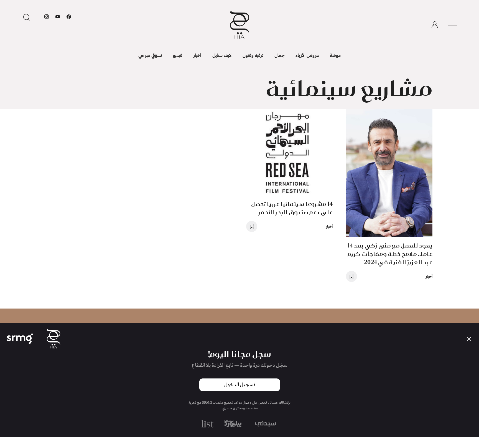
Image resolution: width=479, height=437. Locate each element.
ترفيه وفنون (253, 55)
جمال (279, 55)
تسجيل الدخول (239, 385)
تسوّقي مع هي (150, 55)
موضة (335, 55)
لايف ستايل (221, 55)
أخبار (197, 55)
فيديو (177, 55)
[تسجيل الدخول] (434, 24)
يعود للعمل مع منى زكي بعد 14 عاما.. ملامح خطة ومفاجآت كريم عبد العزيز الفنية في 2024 (390, 253)
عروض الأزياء (307, 55)
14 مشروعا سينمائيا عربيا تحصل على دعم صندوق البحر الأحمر (292, 208)
